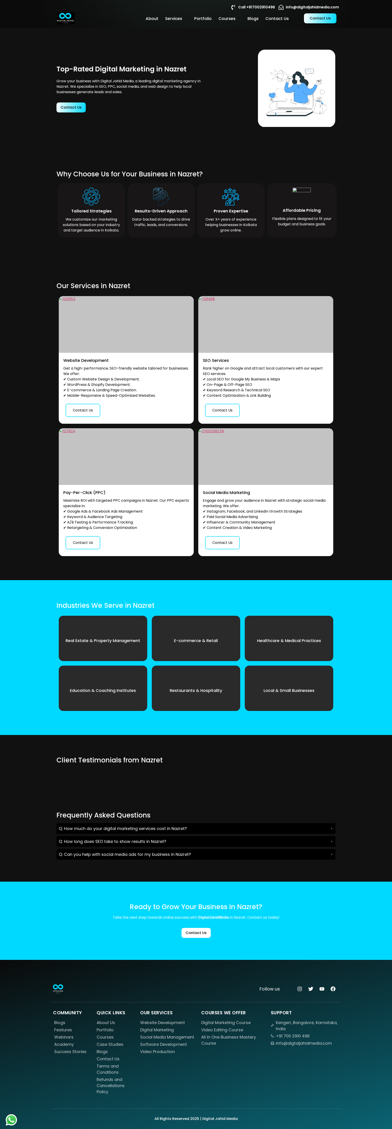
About (152, 18)
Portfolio (203, 18)
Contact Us (277, 18)
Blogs (253, 18)
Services (173, 18)
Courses (226, 18)
